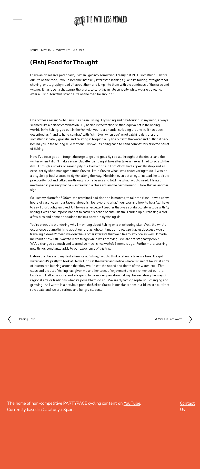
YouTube (132, 403)
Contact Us (187, 406)
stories (34, 50)
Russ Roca (77, 50)
